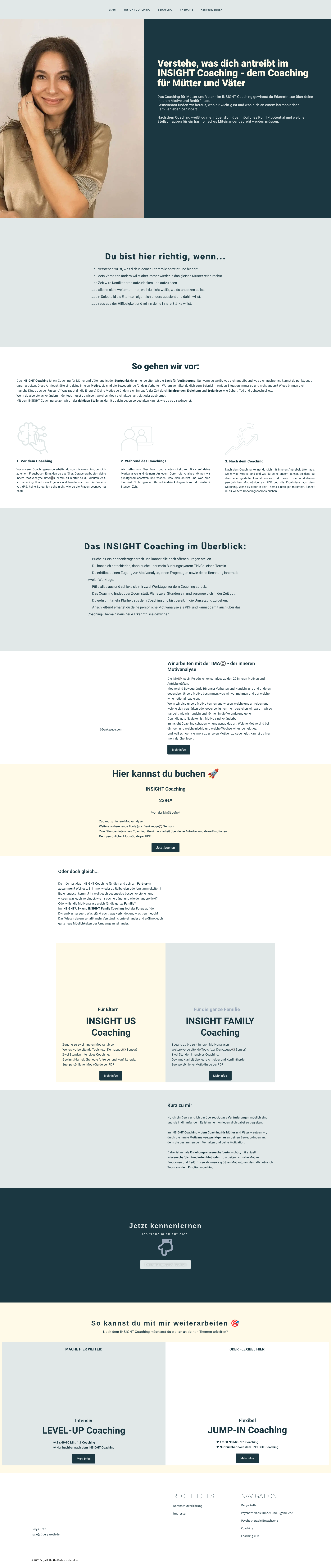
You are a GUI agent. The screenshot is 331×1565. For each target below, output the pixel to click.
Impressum (180, 1513)
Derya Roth (248, 1505)
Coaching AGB (250, 1536)
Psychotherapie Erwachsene (259, 1520)
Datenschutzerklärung (187, 1506)
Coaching (247, 1528)
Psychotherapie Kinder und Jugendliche (267, 1513)
